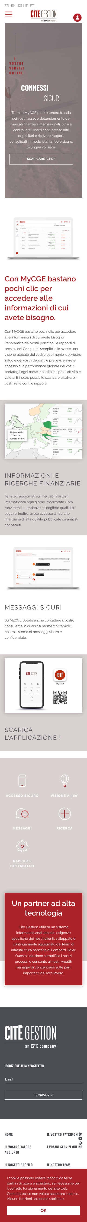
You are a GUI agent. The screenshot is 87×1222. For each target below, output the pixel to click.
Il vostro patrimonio (64, 1134)
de (20, 6)
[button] (66, 1199)
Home (9, 1134)
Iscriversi (44, 1095)
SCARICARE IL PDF (41, 159)
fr (7, 6)
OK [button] (44, 1210)
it (26, 6)
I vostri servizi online (64, 1146)
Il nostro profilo (19, 1164)
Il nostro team (59, 1164)
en (13, 6)
